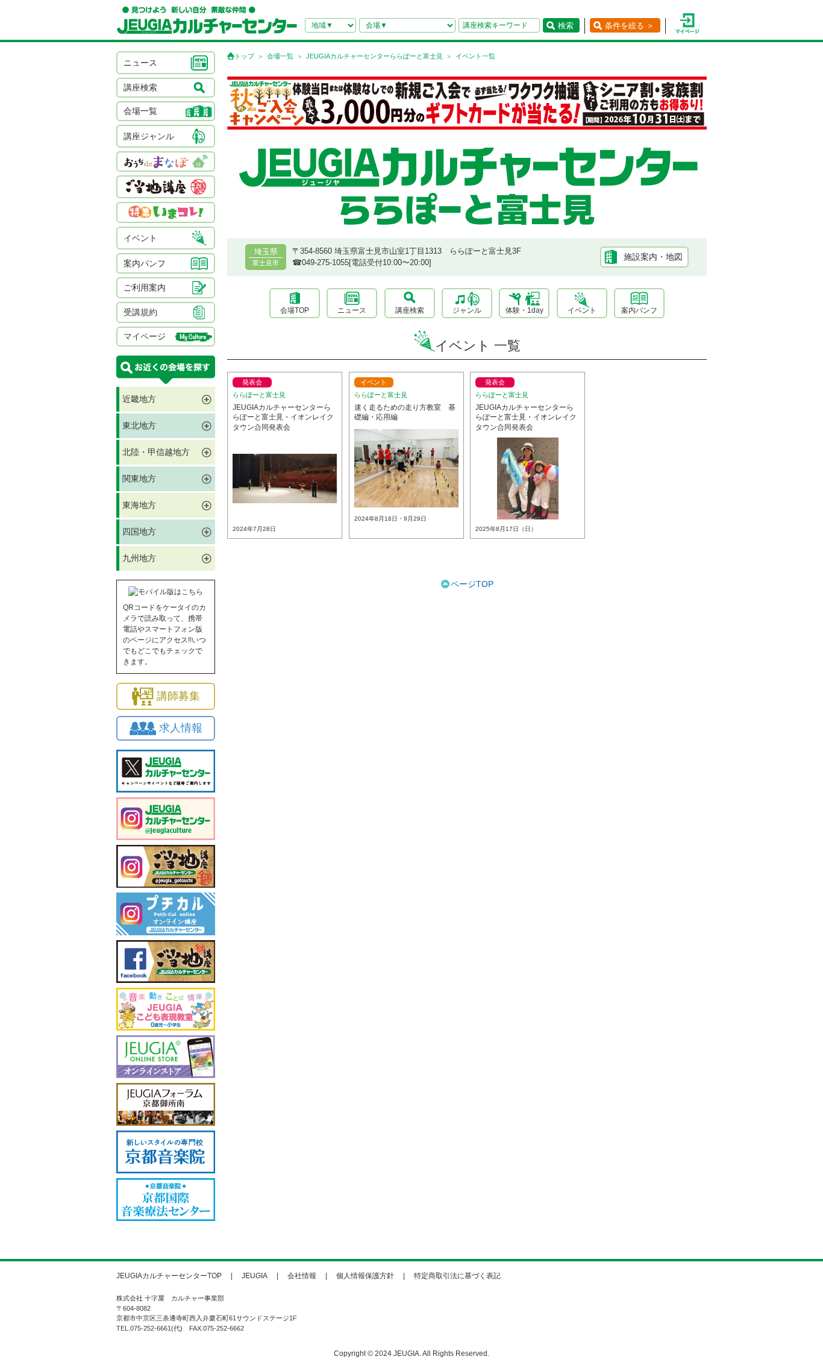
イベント (582, 310)
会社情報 (301, 1276)
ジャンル (466, 310)
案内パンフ (639, 310)
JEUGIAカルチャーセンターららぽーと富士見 (374, 56)
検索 (566, 25)
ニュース (351, 310)
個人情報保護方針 (365, 1276)
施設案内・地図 (653, 257)
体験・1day (524, 310)
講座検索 (409, 310)
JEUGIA (255, 1276)
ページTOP (472, 584)
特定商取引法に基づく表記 (457, 1276)
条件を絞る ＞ (629, 25)
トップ (244, 56)
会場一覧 (280, 56)
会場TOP (294, 310)
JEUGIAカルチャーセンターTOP (169, 1276)
